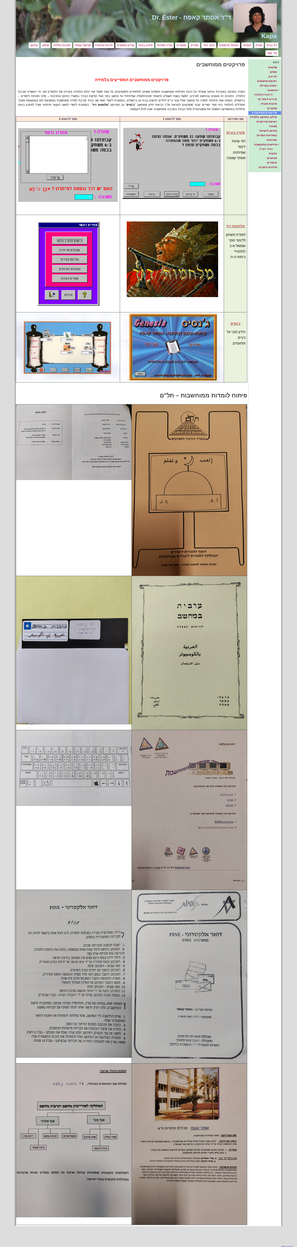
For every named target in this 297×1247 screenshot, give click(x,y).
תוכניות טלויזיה (61, 45)
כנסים (273, 71)
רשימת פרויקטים (267, 121)
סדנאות (272, 67)
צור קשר (272, 53)
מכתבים (272, 158)
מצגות (273, 126)
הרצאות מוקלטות (263, 94)
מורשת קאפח (83, 45)
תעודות (247, 45)
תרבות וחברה (269, 103)
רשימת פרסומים (229, 45)
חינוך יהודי (209, 45)
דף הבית (272, 45)
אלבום (34, 45)
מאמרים (181, 45)
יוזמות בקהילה (268, 85)
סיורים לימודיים (267, 99)
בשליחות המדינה (267, 135)
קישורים (272, 162)
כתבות (273, 153)
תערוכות (272, 139)
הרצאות (272, 90)
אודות (259, 45)
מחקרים (272, 108)
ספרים (195, 45)
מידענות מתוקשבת (265, 144)
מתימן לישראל (268, 130)
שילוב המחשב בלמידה (263, 117)
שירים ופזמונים (125, 45)
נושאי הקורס (266, 148)
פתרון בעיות (145, 45)
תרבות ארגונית (104, 45)
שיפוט (45, 45)
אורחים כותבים (268, 167)
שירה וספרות (164, 45)
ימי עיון (273, 76)
